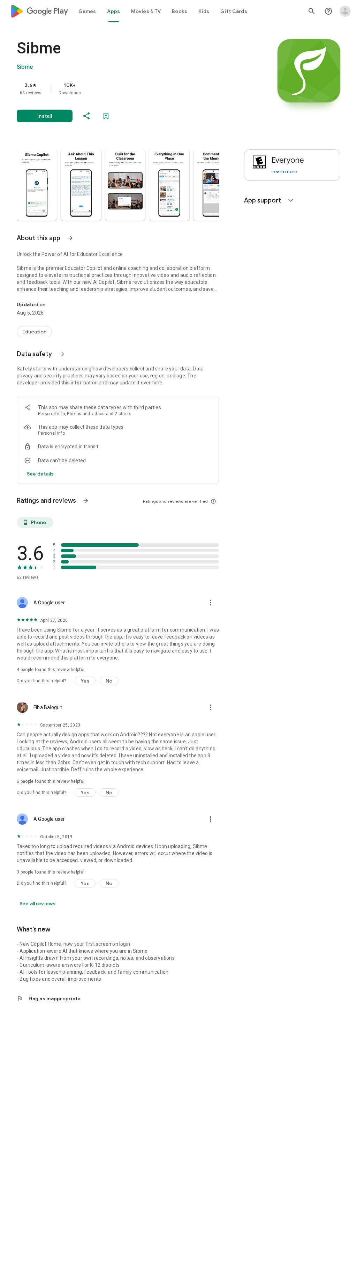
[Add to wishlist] (106, 116)
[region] (127, 88)
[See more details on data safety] (40, 473)
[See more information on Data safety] (61, 354)
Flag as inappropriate (49, 998)
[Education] (34, 331)
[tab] (87, 11)
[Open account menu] (345, 11)
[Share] (86, 116)
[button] (37, 185)
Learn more (284, 171)
